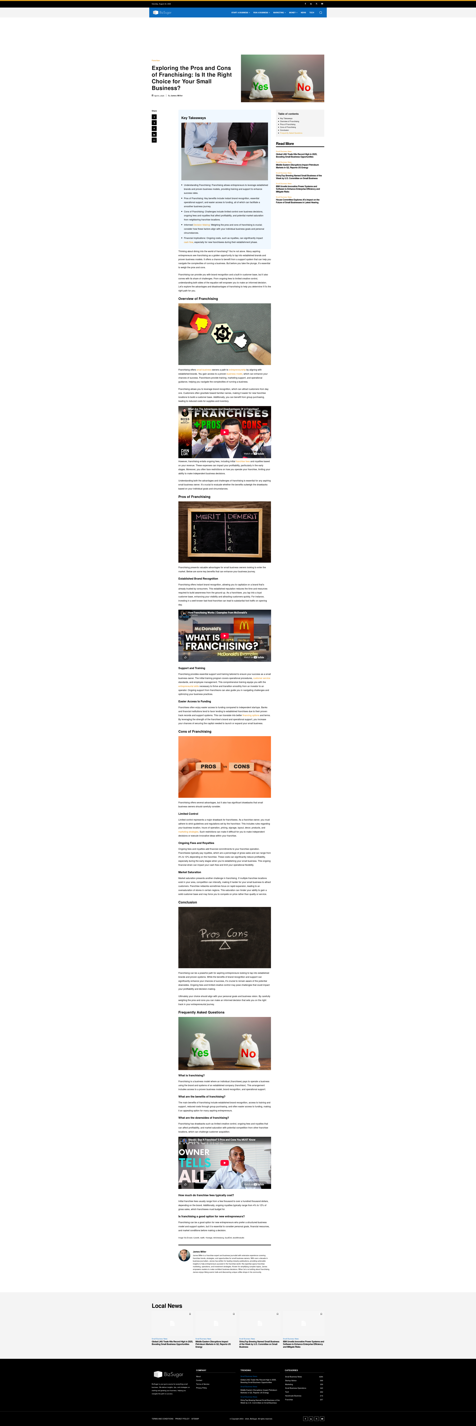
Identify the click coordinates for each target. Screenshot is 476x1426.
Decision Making (201, 224)
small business (204, 369)
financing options (251, 715)
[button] (320, 12)
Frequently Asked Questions (291, 133)
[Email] (154, 140)
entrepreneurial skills (188, 686)
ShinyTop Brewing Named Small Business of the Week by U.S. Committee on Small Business (299, 177)
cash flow (188, 242)
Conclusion (284, 130)
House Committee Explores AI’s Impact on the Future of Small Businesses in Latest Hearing (297, 201)
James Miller (177, 95)
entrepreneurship (237, 369)
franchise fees (243, 461)
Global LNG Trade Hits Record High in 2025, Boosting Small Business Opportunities (296, 155)
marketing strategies (188, 831)
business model (234, 373)
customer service (261, 678)
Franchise (156, 60)
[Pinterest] (154, 128)
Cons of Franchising (288, 127)
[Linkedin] (311, 4)
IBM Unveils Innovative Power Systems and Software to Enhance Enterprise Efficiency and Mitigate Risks (298, 189)
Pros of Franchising (287, 124)
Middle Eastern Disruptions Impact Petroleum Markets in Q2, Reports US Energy (297, 166)
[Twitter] (316, 4)
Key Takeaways (286, 118)
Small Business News (284, 151)
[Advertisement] (238, 36)
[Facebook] (305, 4)
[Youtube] (322, 4)
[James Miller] (184, 1262)
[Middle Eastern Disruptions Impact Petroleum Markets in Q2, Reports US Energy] (216, 1323)
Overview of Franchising (289, 121)
